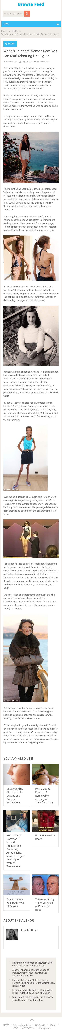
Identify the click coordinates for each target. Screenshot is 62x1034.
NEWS (15, 1028)
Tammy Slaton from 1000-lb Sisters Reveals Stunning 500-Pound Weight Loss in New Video (33, 983)
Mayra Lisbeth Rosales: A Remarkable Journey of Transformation (44, 795)
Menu (6, 23)
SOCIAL (53, 1025)
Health (15, 31)
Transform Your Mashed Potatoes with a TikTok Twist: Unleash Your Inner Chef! (32, 991)
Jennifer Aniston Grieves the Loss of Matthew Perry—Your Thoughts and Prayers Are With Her (30, 973)
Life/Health (40, 1025)
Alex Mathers (11, 62)
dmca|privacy (45, 1028)
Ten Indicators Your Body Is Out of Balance (15, 903)
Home (4, 31)
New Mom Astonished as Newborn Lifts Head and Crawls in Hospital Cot (32, 964)
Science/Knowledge (22, 1025)
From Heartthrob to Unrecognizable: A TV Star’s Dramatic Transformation (32, 998)
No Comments (43, 62)
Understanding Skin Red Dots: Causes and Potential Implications (14, 795)
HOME (6, 1025)
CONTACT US (28, 1028)
